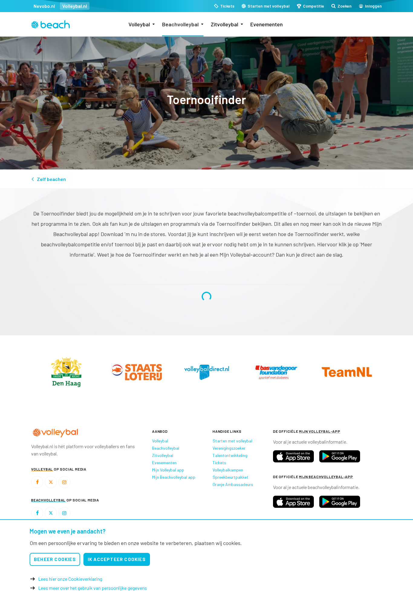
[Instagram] (64, 482)
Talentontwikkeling (230, 455)
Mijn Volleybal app (168, 469)
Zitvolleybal (224, 24)
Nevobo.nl (44, 6)
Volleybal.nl (74, 6)
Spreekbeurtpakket (231, 477)
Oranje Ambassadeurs (233, 484)
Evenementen (266, 24)
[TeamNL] (149, 372)
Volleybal (139, 24)
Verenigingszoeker (229, 448)
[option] (79, 372)
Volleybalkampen (228, 469)
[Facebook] (37, 482)
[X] (51, 482)
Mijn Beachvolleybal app (173, 477)
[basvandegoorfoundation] (79, 372)
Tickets (219, 462)
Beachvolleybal (180, 24)
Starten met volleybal (232, 440)
